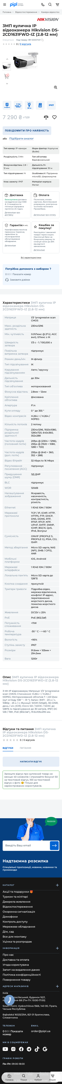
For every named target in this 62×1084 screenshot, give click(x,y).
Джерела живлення (16, 901)
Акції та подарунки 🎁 (18, 891)
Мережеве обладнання (19, 926)
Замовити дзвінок (20, 279)
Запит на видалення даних (21, 969)
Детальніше (10, 245)
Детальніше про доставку (12, 213)
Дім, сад (8, 931)
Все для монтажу (14, 936)
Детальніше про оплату (45, 215)
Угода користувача (16, 964)
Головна (7, 12)
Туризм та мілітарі (15, 896)
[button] (7, 59)
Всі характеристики (31, 257)
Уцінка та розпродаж (17, 941)
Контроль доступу (15, 921)
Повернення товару (16, 979)
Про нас (8, 954)
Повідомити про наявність (27, 130)
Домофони (10, 916)
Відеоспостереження (26, 12)
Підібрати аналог (21, 138)
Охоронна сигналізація (19, 911)
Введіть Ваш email (18, 845)
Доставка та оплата (16, 959)
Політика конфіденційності (22, 974)
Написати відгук (31, 761)
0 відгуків (25, 44)
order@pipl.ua (40, 1031)
